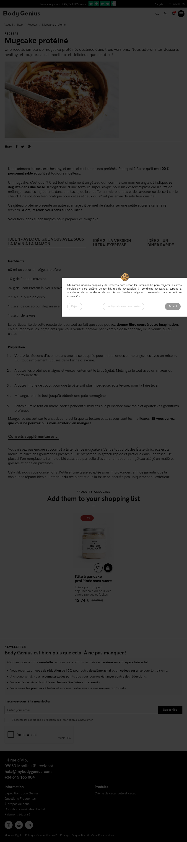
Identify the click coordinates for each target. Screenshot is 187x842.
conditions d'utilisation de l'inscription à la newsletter (60, 720)
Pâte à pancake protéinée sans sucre (93, 578)
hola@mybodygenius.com (28, 771)
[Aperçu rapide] (108, 567)
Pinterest (29, 146)
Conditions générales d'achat (25, 809)
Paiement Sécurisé (17, 814)
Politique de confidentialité (41, 835)
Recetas (12, 33)
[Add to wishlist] (98, 567)
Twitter (22, 146)
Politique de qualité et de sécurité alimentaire (87, 835)
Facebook (16, 146)
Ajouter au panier (93, 609)
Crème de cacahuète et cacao (115, 793)
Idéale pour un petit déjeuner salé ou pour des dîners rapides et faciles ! (93, 591)
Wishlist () (178, 4)
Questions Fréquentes (20, 799)
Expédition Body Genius (22, 793)
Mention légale (13, 835)
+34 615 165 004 (20, 777)
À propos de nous (17, 804)
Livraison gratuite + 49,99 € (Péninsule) (63, 4)
